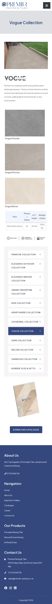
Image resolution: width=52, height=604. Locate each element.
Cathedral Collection (24, 321)
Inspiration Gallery (12, 500)
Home (7, 490)
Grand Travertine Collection (21, 292)
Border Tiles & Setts (23, 368)
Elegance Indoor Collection (21, 279)
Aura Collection (21, 340)
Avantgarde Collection (25, 312)
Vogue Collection (22, 331)
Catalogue (9, 505)
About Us (8, 495)
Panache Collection (23, 254)
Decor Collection (22, 350)
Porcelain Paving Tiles (13, 532)
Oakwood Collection (24, 359)
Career (7, 510)
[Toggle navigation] (46, 5)
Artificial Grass (10, 542)
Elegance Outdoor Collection (22, 266)
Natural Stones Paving (13, 537)
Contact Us (9, 515)
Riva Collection (21, 303)
